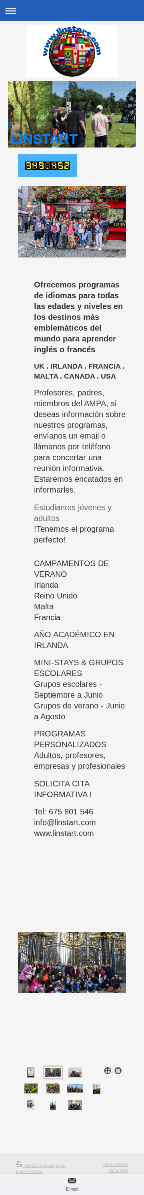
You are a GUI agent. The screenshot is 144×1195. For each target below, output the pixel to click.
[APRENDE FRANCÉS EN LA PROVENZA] (75, 1072)
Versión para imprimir (44, 1165)
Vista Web (118, 1170)
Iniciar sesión (115, 1164)
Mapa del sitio (29, 1171)
